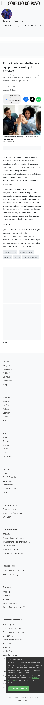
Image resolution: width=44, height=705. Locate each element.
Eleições (6, 456)
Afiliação (6, 624)
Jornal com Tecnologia (12, 603)
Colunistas (7, 471)
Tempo (6, 531)
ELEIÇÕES (18, 25)
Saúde (5, 539)
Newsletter (8, 459)
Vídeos (6, 492)
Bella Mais (7, 571)
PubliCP (6, 463)
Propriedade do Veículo (13, 628)
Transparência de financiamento (17, 632)
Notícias (6, 495)
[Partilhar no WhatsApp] (38, 99)
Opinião (6, 467)
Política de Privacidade (13, 643)
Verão (5, 543)
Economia (7, 503)
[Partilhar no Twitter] (32, 99)
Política (6, 499)
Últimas (6, 452)
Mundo (6, 524)
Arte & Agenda (9, 567)
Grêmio (6, 560)
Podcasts (7, 488)
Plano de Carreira (12, 21)
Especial (6, 582)
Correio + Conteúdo (11, 596)
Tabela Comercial (10, 693)
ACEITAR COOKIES (18, 688)
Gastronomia (9, 575)
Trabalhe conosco (11, 640)
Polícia (6, 511)
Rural (5, 527)
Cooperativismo (10, 599)
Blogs (5, 475)
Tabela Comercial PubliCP (14, 697)
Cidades (6, 507)
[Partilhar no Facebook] (26, 99)
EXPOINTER (30, 25)
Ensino (6, 535)
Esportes (7, 547)
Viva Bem (7, 607)
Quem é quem (9, 636)
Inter (5, 563)
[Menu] (4, 3)
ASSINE (7, 25)
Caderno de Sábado (11, 579)
